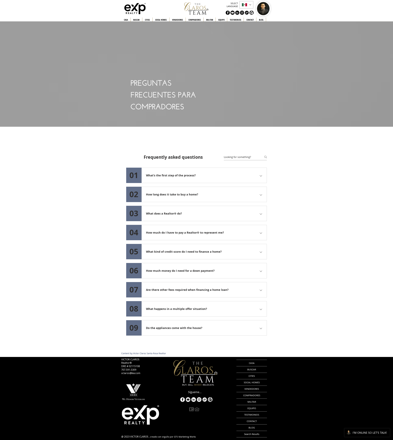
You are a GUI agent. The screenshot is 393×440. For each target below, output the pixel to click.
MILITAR (251, 401)
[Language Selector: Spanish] (246, 4)
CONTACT (252, 421)
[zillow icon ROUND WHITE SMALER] (204, 399)
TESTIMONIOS (251, 414)
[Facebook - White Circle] (182, 399)
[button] (177, 20)
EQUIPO (251, 408)
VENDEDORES (251, 388)
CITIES (252, 375)
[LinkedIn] (193, 399)
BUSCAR (251, 369)
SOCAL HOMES (252, 382)
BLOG (252, 427)
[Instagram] (199, 399)
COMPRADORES (251, 395)
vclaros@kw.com (130, 373)
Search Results (251, 434)
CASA (252, 362)
